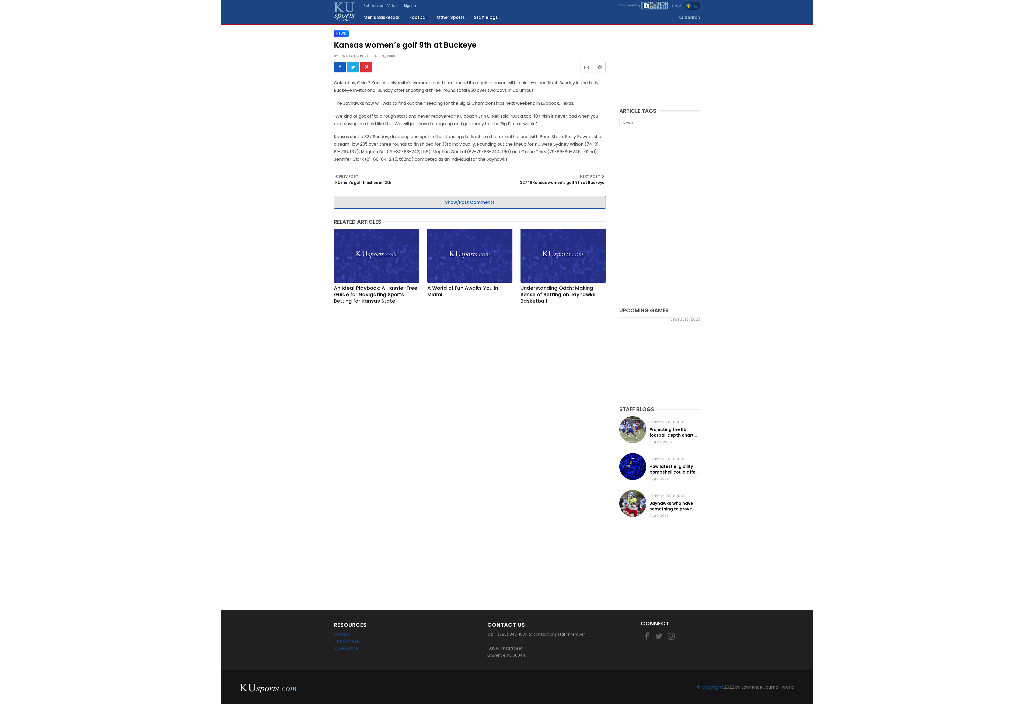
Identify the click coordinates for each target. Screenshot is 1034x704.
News (628, 123)
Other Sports (451, 17)
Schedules (373, 5)
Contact (342, 634)
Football (419, 17)
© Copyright (710, 687)
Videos (393, 5)
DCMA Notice (346, 648)
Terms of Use (346, 641)
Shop (676, 5)
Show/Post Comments (470, 202)
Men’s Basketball (382, 17)
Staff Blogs (486, 17)
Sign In (410, 5)
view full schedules (685, 320)
